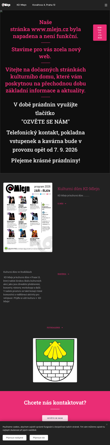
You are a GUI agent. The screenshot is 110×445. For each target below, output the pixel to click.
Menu (106, 5)
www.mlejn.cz (49, 29)
